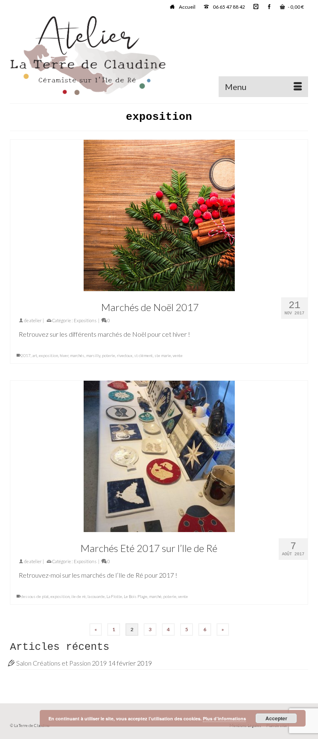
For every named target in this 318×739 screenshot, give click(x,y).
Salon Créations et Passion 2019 (61, 663)
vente (178, 355)
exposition (48, 355)
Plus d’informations (224, 718)
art (34, 355)
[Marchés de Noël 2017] (159, 215)
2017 (26, 355)
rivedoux (124, 355)
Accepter (276, 718)
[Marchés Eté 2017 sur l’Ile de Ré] (159, 456)
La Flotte (114, 596)
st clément (143, 355)
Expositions (85, 320)
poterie (108, 355)
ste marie (162, 355)
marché (155, 596)
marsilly (93, 355)
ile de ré (78, 596)
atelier (35, 320)
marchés (77, 355)
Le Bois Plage (135, 596)
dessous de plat (35, 596)
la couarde (96, 596)
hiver (64, 355)
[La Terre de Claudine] (159, 55)
